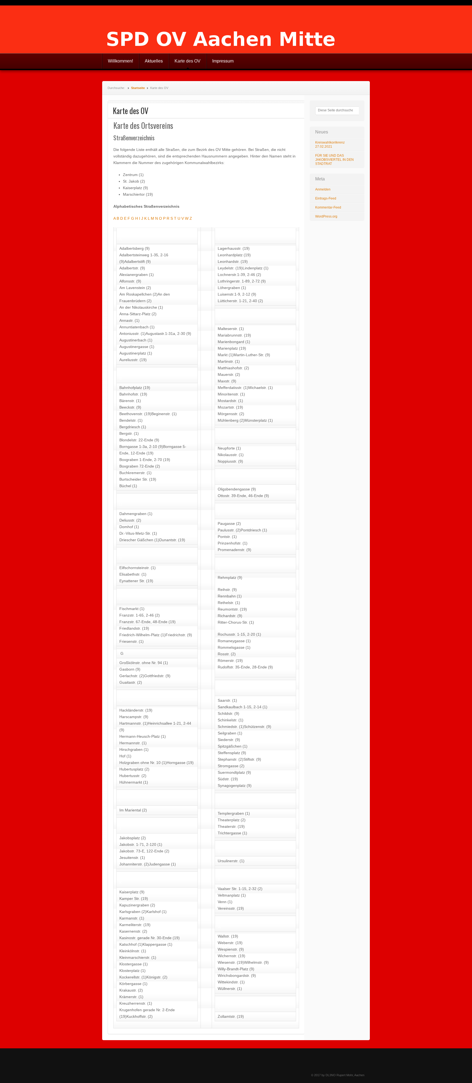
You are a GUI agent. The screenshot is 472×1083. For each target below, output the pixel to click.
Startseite (138, 88)
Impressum (223, 61)
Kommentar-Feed (328, 207)
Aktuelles (154, 61)
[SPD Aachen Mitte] (236, 29)
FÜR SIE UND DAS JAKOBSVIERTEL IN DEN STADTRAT (334, 160)
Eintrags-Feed (325, 198)
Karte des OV (187, 61)
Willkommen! (120, 61)
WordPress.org (326, 216)
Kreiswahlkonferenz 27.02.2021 (330, 144)
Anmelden (323, 189)
